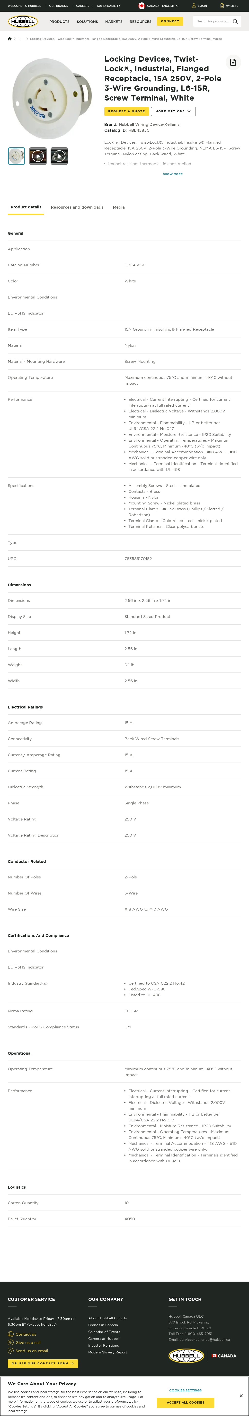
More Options (170, 111)
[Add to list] (233, 62)
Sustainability (108, 6)
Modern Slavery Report (107, 1352)
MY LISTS (232, 6)
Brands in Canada (103, 1325)
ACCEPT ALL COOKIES (185, 1402)
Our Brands (58, 6)
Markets (114, 22)
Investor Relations (103, 1345)
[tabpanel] (124, 748)
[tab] (26, 207)
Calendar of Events (104, 1332)
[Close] (241, 1395)
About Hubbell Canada (107, 1318)
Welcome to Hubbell (24, 6)
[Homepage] (11, 39)
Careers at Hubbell (104, 1339)
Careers (82, 6)
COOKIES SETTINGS (185, 1390)
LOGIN (202, 6)
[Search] (235, 21)
